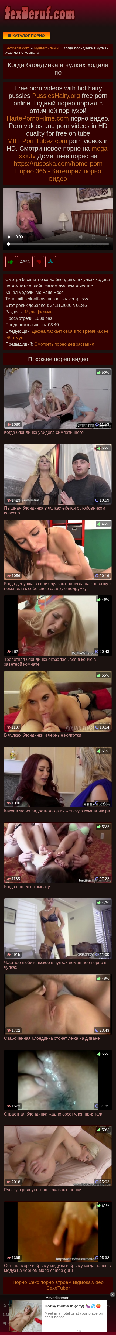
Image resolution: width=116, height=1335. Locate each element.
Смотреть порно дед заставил (64, 344)
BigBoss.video (88, 1282)
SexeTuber (58, 1288)
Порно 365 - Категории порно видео (58, 174)
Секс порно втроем (49, 1282)
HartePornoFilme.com (37, 118)
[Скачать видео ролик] (50, 262)
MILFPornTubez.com (37, 141)
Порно (20, 1282)
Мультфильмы (39, 312)
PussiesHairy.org (56, 95)
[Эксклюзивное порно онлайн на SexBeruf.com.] (39, 13)
